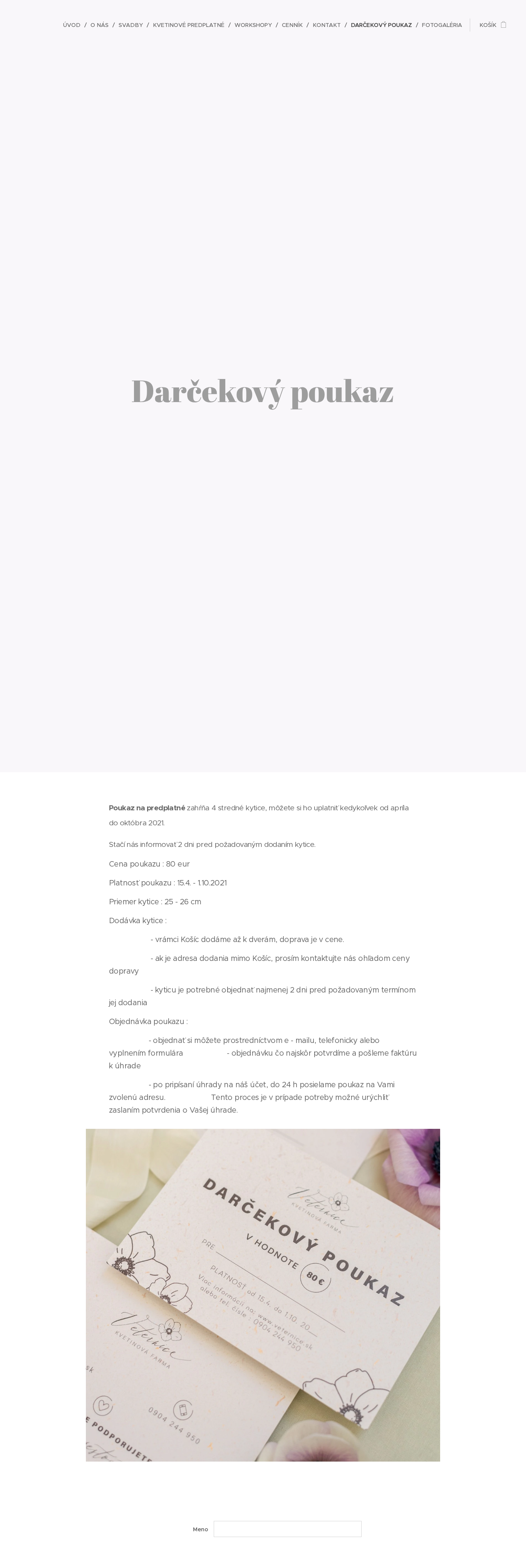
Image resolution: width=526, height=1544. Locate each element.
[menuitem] (74, 25)
